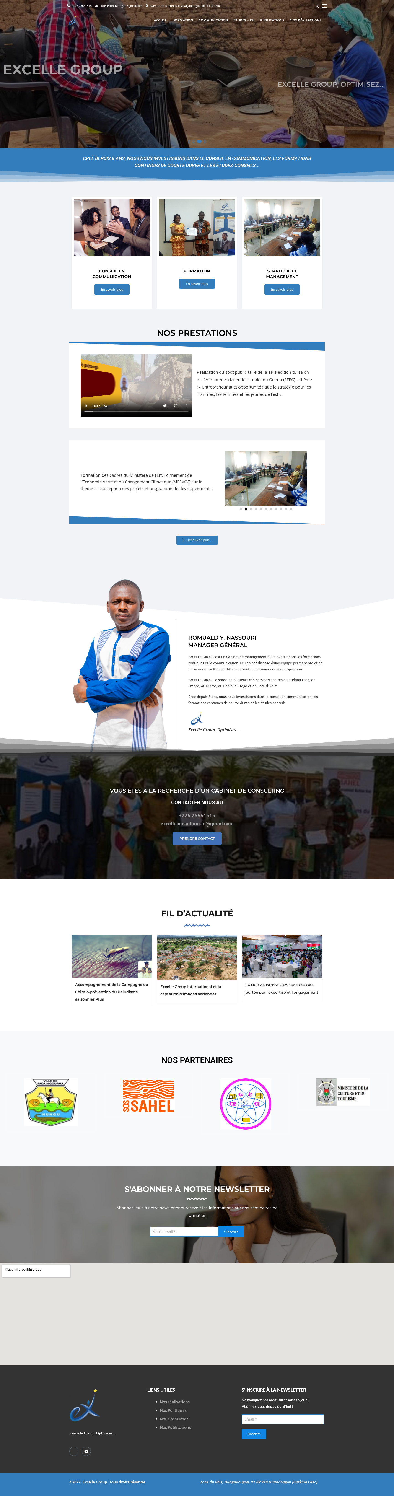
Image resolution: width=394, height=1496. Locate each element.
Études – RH (244, 20)
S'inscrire (231, 1231)
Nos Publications (175, 1427)
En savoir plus (112, 289)
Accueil (161, 20)
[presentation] (7, 75)
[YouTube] (86, 1451)
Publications (272, 20)
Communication (213, 20)
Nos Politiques (173, 1410)
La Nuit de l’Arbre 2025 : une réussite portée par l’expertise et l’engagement (282, 989)
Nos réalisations (305, 20)
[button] (189, 141)
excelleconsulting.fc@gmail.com (121, 6)
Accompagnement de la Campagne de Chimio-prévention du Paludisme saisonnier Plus (111, 992)
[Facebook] (73, 1451)
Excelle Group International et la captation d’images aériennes (190, 990)
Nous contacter (174, 1418)
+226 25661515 (81, 6)
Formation (183, 20)
